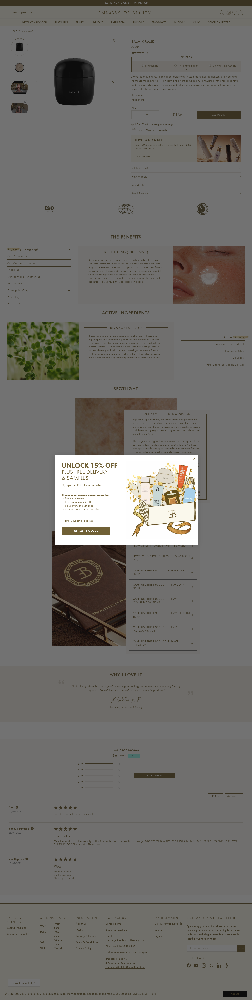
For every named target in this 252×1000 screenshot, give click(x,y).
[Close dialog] (193, 459)
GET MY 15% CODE (86, 531)
